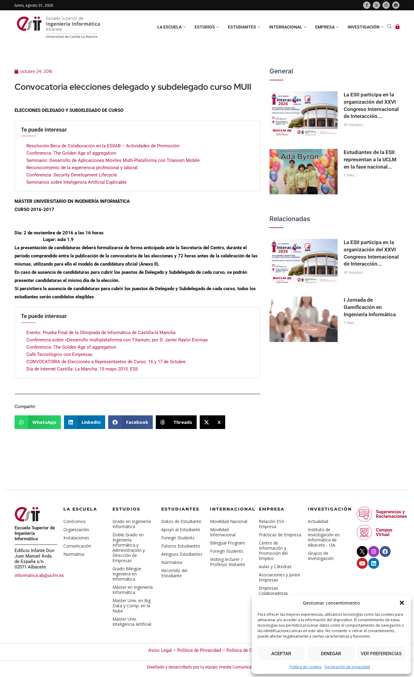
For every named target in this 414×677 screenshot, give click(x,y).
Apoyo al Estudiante (180, 529)
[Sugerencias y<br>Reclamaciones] (364, 514)
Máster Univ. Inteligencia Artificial (131, 621)
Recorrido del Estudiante (174, 573)
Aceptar (281, 653)
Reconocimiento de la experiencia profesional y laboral (82, 167)
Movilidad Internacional (222, 532)
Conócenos (74, 521)
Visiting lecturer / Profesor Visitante (227, 562)
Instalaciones (76, 537)
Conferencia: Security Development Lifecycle (71, 175)
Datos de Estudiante (181, 521)
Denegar (331, 653)
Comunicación (77, 545)
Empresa (325, 27)
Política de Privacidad (199, 650)
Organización (76, 529)
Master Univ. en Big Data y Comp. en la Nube (131, 605)
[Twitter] (376, 5)
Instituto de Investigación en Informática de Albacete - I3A (324, 537)
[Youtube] (362, 563)
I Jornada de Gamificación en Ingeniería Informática (370, 307)
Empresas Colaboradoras (273, 590)
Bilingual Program (227, 542)
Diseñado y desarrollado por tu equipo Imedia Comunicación (203, 667)
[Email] (395, 5)
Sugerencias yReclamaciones (391, 514)
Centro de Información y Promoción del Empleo (273, 550)
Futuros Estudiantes (180, 545)
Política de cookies (305, 666)
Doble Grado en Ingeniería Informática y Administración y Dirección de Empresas (128, 547)
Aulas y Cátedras (275, 566)
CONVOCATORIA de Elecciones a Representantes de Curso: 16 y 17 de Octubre (105, 361)
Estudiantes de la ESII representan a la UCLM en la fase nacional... (370, 159)
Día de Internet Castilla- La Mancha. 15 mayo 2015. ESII (82, 369)
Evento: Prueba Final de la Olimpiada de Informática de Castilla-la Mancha (100, 332)
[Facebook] (366, 5)
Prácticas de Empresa (280, 534)
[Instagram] (386, 5)
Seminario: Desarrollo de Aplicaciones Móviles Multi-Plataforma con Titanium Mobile (113, 160)
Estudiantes (242, 27)
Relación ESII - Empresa (273, 524)
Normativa (73, 554)
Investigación (363, 27)
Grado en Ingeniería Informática (131, 524)
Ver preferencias (381, 653)
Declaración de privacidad (347, 666)
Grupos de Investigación (321, 556)
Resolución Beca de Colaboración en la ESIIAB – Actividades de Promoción (102, 146)
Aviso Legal (160, 650)
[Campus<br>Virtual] (364, 532)
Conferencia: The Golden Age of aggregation (71, 153)
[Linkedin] (373, 563)
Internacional (285, 27)
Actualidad (318, 521)
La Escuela (80, 509)
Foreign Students (178, 537)
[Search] (389, 27)
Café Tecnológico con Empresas (59, 354)
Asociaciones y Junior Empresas (279, 577)
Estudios (205, 27)
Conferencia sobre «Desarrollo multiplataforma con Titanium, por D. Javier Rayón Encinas (117, 340)
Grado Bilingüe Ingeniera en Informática (126, 573)
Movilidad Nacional (228, 521)
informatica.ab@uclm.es (39, 575)
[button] (402, 603)
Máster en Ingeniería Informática (132, 590)
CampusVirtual (384, 532)
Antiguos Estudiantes (181, 554)
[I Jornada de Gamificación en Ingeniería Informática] (303, 319)
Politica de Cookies (246, 650)
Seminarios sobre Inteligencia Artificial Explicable (76, 182)
